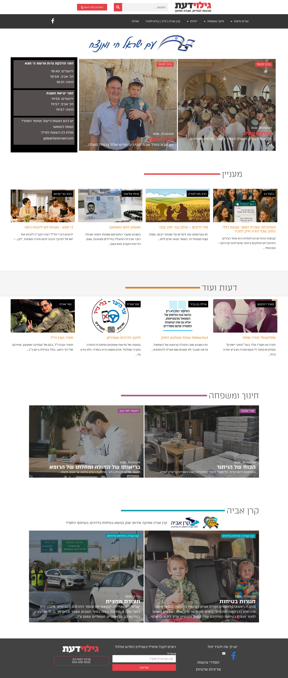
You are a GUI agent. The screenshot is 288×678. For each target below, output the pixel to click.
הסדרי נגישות (208, 662)
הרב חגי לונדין (197, 194)
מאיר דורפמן (265, 304)
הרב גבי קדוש (63, 194)
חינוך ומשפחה (215, 21)
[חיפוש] (118, 7)
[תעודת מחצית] (86, 576)
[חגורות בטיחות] (201, 576)
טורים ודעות (241, 21)
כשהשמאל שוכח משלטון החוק (184, 338)
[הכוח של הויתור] (201, 441)
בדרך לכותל (264, 64)
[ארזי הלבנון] (128, 105)
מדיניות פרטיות (208, 669)
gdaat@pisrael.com (58, 138)
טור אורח (133, 304)
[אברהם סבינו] (227, 105)
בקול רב (269, 194)
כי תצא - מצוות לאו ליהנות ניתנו (48, 227)
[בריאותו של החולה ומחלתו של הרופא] (86, 441)
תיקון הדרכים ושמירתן (124, 338)
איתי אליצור (131, 194)
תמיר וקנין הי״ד (61, 338)
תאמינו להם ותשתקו (125, 227)
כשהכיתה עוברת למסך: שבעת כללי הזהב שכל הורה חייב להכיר (249, 229)
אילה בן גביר (198, 304)
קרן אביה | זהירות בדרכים (238, 536)
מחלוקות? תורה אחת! (259, 338)
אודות (135, 21)
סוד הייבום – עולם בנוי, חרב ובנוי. (183, 227)
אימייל (171, 653)
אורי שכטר (247, 410)
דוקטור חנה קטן (129, 410)
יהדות (193, 21)
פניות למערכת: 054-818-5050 (81, 661)
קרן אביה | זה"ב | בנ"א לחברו (163, 21)
